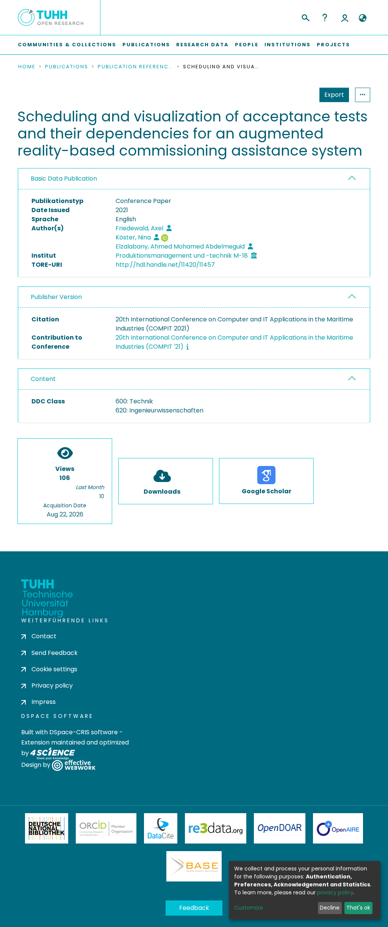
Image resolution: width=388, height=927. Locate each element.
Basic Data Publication (64, 178)
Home (27, 66)
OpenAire (338, 828)
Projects (333, 44)
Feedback (194, 907)
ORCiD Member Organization (106, 828)
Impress (43, 701)
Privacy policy (52, 685)
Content (43, 379)
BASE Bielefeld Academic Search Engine (194, 866)
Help (324, 17)
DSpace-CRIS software (83, 732)
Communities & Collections (67, 44)
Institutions (287, 44)
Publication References (136, 66)
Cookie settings (54, 669)
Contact (43, 636)
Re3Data (215, 828)
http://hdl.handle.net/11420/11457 (165, 264)
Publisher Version (56, 297)
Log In (345, 17)
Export (334, 94)
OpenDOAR (280, 828)
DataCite (161, 828)
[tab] (194, 178)
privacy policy (335, 892)
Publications (146, 44)
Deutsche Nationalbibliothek (46, 828)
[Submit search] (305, 16)
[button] (362, 18)
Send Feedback (54, 652)
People (246, 44)
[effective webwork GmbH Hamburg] (73, 765)
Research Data (202, 44)
